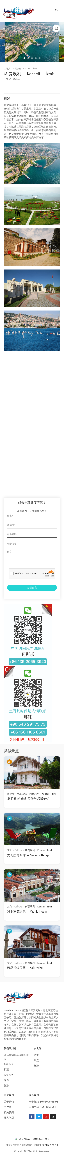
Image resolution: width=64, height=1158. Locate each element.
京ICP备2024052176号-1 (46, 1145)
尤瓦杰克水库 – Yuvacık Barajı (28, 855)
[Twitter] (39, 1116)
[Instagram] (53, 1116)
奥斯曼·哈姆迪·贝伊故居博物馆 (28, 799)
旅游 (6, 1085)
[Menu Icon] (5, 5)
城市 (36, 1055)
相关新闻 (9, 1112)
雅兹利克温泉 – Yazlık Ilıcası (27, 911)
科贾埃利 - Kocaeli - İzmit (25, 68)
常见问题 (9, 1117)
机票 (6, 1069)
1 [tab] (24, 58)
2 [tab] (28, 58)
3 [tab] (32, 58)
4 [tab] (36, 58)
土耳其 (7, 68)
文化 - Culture (13, 79)
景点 (36, 1060)
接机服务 (9, 1064)
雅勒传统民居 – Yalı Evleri (25, 968)
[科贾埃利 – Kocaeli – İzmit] (32, 42)
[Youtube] (46, 1116)
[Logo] (18, 12)
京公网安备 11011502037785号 (34, 1138)
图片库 (7, 1107)
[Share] (56, 28)
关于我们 (9, 1101)
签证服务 (9, 1075)
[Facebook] (31, 1116)
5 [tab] (40, 58)
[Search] (56, 10)
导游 (6, 1080)
